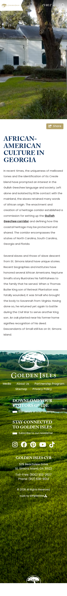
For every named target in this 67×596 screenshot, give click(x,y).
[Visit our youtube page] (42, 445)
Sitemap (21, 389)
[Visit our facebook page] (24, 445)
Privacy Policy (42, 389)
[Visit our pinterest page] (33, 445)
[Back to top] (33, 582)
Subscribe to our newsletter (36, 433)
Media (7, 384)
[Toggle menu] (61, 5)
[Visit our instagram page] (15, 445)
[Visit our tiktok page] (52, 445)
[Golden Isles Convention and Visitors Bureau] (10, 5)
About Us (22, 384)
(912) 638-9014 (38, 479)
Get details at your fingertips (36, 412)
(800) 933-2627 (41, 474)
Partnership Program (49, 384)
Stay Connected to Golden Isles (32, 425)
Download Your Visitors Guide (32, 404)
